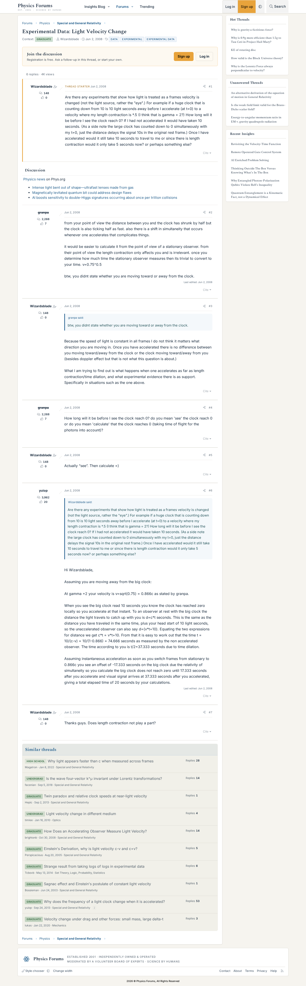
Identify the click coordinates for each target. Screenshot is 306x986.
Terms (249, 971)
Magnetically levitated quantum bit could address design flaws (81, 192)
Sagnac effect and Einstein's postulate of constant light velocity (97, 884)
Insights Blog (94, 6)
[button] (109, 6)
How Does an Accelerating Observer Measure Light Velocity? (95, 831)
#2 (210, 212)
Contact (224, 971)
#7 (210, 712)
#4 (210, 407)
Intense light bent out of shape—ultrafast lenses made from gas (83, 187)
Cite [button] (206, 153)
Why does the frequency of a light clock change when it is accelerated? (104, 901)
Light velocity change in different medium (81, 813)
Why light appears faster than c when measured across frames (100, 761)
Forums (122, 6)
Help (273, 971)
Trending (147, 6)
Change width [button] (62, 971)
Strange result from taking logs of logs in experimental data (94, 866)
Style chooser (35, 971)
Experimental (132, 39)
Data (114, 39)
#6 (210, 490)
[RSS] (282, 971)
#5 (210, 455)
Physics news (34, 179)
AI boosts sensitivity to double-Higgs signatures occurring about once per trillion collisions (104, 197)
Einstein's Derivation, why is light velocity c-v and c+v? (90, 848)
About (237, 971)
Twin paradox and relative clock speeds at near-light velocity (95, 796)
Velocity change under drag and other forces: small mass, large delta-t (103, 919)
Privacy (262, 971)
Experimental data (161, 39)
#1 (210, 86)
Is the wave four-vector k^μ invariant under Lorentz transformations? (104, 778)
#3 (210, 306)
